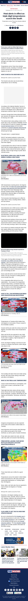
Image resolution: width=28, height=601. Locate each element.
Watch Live (3, 5)
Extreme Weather (15, 529)
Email (15, 28)
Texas (11, 531)
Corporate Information (14, 585)
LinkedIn (17, 590)
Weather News (10, 5)
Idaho (11, 534)
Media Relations (14, 583)
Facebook (10, 28)
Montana (15, 534)
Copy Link (18, 28)
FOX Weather (20, 25)
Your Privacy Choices (15, 581)
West (20, 531)
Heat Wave (22, 529)
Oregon (6, 534)
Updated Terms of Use (14, 579)
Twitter (13, 28)
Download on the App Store (10, 593)
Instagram (11, 590)
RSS (23, 590)
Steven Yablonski (10, 25)
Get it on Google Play (17, 593)
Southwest (15, 531)
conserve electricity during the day (17, 127)
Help (14, 587)
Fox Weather (14, 2)
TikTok (20, 590)
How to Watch (17, 5)
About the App (14, 574)
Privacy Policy (14, 576)
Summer (6, 531)
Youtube (14, 590)
